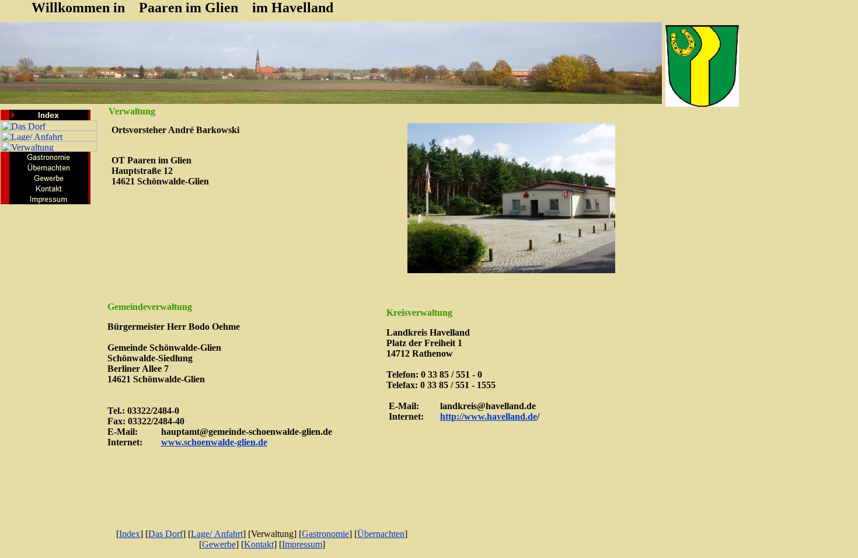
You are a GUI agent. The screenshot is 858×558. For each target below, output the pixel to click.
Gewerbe (219, 544)
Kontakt (259, 544)
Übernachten (380, 534)
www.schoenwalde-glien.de (214, 442)
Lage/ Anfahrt (217, 534)
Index (129, 534)
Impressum (302, 544)
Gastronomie (325, 534)
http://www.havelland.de (488, 416)
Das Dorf (165, 534)
